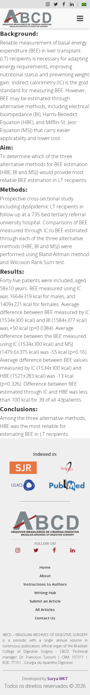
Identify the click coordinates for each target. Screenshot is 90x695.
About (45, 575)
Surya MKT (57, 678)
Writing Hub (45, 592)
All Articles (45, 609)
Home (45, 567)
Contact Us (45, 617)
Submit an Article (45, 601)
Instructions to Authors (45, 584)
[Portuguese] (84, 4)
